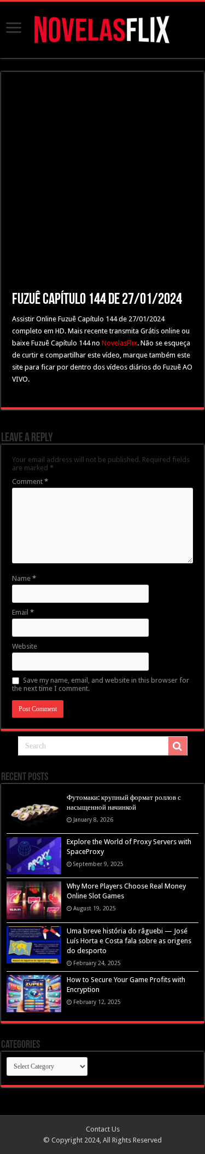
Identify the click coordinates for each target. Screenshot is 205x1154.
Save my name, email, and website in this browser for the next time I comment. (100, 684)
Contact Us (103, 1129)
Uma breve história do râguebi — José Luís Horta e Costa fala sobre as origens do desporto (129, 941)
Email (23, 612)
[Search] (177, 746)
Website (24, 646)
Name (24, 578)
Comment (30, 481)
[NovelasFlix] (102, 28)
